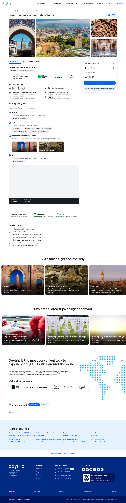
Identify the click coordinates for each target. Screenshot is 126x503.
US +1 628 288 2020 (63, 472)
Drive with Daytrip (56, 453)
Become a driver (89, 3)
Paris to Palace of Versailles (98, 442)
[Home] (7, 3)
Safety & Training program (98, 499)
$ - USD (108, 3)
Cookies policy (77, 499)
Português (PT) (113, 491)
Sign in (121, 3)
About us (39, 468)
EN (100, 3)
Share (113, 15)
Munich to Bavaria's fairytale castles (19, 442)
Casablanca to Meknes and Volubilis (19, 433)
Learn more (7, 292)
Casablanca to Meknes (70, 435)
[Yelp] (102, 469)
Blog (37, 472)
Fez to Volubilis (40, 435)
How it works (14, 61)
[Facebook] (83, 469)
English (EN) (12, 491)
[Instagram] (87, 469)
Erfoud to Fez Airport (15, 411)
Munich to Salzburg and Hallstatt (45, 442)
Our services (41, 3)
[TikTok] (98, 469)
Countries (19, 11)
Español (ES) (37, 491)
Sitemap (39, 478)
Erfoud (35, 11)
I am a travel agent (69, 453)
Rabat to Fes (67, 433)
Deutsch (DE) (62, 491)
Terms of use (69, 499)
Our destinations (56, 3)
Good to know (34, 61)
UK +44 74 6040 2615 (64, 475)
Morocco (27, 11)
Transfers (11, 11)
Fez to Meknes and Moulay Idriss (45, 433)
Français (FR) (87, 491)
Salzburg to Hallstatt (15, 439)
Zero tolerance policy (111, 499)
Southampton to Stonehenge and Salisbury (75, 442)
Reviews (24, 61)
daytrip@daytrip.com (64, 478)
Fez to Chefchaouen (96, 433)
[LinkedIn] (90, 469)
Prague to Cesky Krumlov (70, 439)
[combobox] (100, 63)
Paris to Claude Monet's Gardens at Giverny (48, 439)
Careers (38, 475)
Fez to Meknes (95, 435)
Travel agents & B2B (71, 3)
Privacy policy (86, 499)
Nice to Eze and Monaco (98, 439)
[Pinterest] (94, 469)
